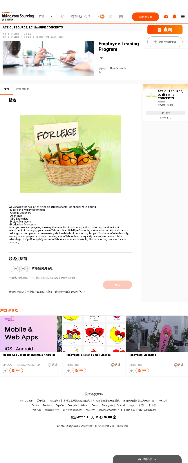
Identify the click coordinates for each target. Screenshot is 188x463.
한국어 (141, 405)
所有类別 (15, 34)
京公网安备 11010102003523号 (139, 409)
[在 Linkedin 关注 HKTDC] (97, 417)
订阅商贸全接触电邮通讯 (106, 400)
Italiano (84, 405)
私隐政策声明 (52, 409)
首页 (4, 34)
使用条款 (36, 409)
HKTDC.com (26, 400)
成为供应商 (145, 16)
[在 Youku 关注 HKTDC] (114, 417)
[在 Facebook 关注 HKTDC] (88, 417)
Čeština (35, 405)
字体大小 (162, 400)
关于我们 (41, 400)
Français (72, 405)
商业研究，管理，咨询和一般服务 (50, 37)
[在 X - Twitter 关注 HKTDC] (92, 417)
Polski (95, 405)
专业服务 (27, 34)
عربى (132, 405)
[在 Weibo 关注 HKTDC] (101, 417)
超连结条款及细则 (72, 409)
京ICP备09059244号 (109, 409)
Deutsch (47, 405)
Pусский (121, 405)
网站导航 (90, 409)
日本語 (152, 405)
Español (60, 405)
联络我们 (55, 400)
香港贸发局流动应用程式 (76, 400)
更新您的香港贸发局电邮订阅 (138, 400)
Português (107, 405)
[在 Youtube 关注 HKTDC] (110, 417)
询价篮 (147, 459)
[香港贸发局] (94, 394)
